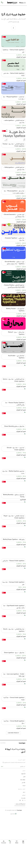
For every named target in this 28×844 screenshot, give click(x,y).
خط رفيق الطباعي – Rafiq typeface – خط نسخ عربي (14, 168)
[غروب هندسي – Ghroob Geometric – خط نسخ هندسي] (13, 206)
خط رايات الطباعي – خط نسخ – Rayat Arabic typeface (14, 517)
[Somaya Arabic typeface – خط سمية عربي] (13, 573)
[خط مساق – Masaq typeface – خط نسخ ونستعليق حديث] (13, 182)
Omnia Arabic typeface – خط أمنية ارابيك (14, 698)
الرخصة (24, 785)
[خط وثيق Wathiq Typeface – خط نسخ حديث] (13, 462)
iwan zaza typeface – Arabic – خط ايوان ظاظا (13, 675)
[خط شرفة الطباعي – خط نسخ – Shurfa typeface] (13, 620)
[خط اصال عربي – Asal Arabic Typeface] (13, 347)
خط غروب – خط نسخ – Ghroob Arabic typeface (15, 449)
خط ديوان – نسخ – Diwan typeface (14, 652)
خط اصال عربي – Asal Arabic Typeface (16, 357)
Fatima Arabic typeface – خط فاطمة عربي (13, 51)
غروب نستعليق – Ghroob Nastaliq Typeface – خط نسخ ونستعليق (14, 262)
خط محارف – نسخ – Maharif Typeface (16, 333)
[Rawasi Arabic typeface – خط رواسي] (13, 552)
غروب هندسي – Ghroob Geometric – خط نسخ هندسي (13, 215)
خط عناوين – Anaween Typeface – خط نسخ (14, 239)
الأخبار (24, 776)
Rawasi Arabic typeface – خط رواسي (13, 561)
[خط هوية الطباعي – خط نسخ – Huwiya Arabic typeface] (13, 135)
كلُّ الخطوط (23, 773)
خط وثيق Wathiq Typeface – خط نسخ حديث (13, 472)
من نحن (23, 795)
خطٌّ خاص (23, 782)
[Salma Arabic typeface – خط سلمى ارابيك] (13, 64)
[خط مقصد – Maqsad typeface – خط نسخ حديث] (13, 88)
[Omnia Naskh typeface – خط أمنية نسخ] (13, 712)
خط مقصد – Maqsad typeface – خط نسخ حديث (13, 98)
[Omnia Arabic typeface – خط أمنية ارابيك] (13, 689)
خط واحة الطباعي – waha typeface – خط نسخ (13, 121)
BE (20, 800)
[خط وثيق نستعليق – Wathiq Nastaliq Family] (13, 486)
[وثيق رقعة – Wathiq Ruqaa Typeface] (13, 530)
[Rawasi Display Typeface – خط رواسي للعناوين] (13, 394)
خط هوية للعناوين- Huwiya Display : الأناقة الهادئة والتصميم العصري (14, 286)
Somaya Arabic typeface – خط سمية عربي (13, 583)
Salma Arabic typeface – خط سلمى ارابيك (13, 74)
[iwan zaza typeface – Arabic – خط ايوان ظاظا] (13, 665)
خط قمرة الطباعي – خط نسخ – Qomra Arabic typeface (13, 380)
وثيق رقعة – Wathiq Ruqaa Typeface (13, 539)
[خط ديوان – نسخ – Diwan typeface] (13, 644)
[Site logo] (12, 3)
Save (3, 36)
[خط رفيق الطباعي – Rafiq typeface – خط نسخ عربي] (13, 159)
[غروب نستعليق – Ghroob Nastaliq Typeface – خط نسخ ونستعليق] (13, 253)
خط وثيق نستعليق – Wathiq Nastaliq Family (13, 495)
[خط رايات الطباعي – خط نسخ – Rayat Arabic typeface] (13, 507)
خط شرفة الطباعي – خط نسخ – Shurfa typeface (13, 630)
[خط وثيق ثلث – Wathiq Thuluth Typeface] (13, 300)
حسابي (24, 792)
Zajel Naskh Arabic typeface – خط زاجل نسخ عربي (13, 606)
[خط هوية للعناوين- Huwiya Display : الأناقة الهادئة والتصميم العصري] (13, 276)
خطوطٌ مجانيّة (22, 779)
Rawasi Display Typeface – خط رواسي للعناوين (14, 403)
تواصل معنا (23, 798)
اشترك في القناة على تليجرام (19, 804)
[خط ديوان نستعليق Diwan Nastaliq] (13, 417)
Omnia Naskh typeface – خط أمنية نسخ (14, 722)
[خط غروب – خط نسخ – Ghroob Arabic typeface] (13, 439)
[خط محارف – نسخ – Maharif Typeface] (13, 323)
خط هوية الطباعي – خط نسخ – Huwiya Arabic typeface (13, 145)
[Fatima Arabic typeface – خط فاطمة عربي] (13, 41)
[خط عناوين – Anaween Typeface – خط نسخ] (13, 229)
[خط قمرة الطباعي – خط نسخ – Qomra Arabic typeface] (13, 370)
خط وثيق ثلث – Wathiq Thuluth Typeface (15, 309)
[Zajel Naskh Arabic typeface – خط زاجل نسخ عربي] (13, 597)
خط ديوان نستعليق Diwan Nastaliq (14, 426)
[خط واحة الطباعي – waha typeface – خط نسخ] (13, 111)
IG (22, 800)
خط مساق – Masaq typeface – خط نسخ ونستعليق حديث (14, 192)
